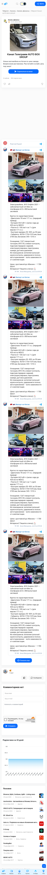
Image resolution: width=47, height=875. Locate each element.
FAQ (44, 873)
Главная (3, 873)
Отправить (11, 726)
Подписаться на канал (25, 71)
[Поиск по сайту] (17, 4)
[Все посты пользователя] (24, 678)
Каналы (13, 11)
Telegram (5, 11)
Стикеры (35, 873)
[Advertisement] (23, 113)
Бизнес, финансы (23, 11)
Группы (28, 873)
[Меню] (2, 4)
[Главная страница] (5, 3)
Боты (19, 873)
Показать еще (25, 660)
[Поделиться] (9, 84)
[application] (23, 761)
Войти (42, 4)
